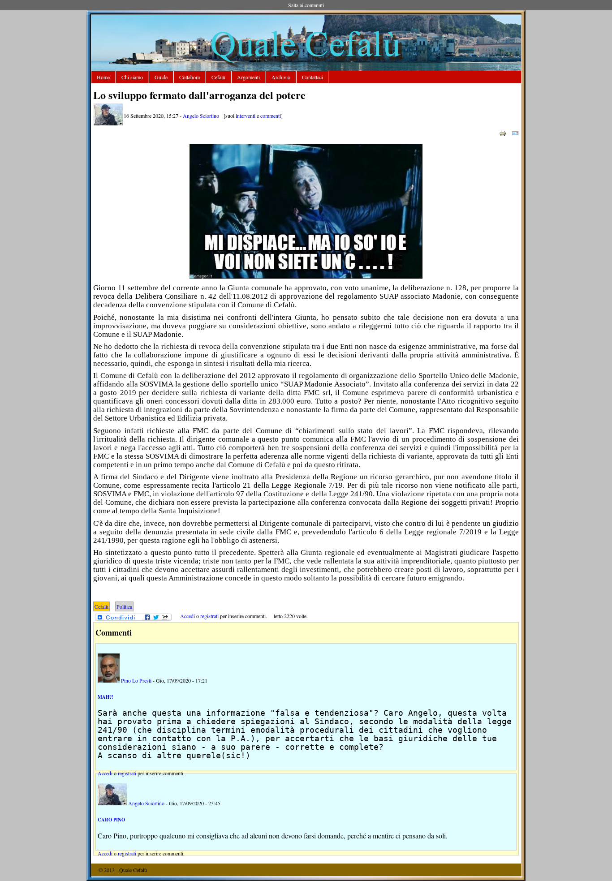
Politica (124, 606)
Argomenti (248, 77)
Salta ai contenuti (306, 5)
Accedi (187, 615)
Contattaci (312, 77)
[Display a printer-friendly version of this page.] (502, 132)
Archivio (281, 77)
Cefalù (218, 77)
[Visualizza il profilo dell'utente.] (108, 123)
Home (103, 77)
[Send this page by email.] (515, 132)
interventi (245, 115)
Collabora (189, 77)
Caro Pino (111, 819)
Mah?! (105, 697)
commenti (270, 115)
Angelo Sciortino (201, 115)
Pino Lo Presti (136, 680)
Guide (161, 77)
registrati (209, 615)
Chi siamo (132, 77)
